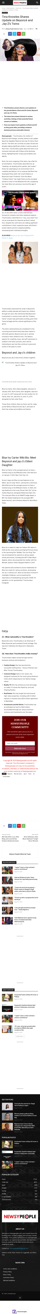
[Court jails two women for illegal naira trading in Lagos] (7, 1106)
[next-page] (6, 927)
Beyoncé (10, 773)
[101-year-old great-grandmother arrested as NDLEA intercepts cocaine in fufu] (7, 1029)
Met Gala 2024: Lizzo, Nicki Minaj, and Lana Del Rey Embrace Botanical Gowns (10, 839)
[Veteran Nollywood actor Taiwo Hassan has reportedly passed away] (7, 880)
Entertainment (10, 8)
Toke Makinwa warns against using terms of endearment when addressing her (25, 919)
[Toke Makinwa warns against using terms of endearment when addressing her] (7, 920)
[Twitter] (14, 34)
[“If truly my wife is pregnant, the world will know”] (7, 900)
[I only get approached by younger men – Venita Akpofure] (7, 910)
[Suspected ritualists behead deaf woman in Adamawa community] (7, 1008)
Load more (19, 1036)
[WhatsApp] (23, 34)
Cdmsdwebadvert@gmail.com (18, 1248)
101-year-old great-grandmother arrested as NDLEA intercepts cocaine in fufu (25, 1028)
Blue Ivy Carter (18, 773)
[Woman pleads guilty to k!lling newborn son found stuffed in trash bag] (7, 1116)
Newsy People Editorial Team (14, 29)
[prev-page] (3, 927)
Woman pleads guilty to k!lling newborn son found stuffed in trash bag (25, 1115)
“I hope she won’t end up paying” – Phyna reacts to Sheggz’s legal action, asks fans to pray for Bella (25, 889)
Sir (34, 773)
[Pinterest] (19, 34)
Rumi (30, 773)
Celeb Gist (18, 8)
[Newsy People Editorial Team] (3, 29)
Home (3, 8)
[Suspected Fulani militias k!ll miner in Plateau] (7, 997)
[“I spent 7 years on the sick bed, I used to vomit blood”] (7, 870)
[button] (3, 2)
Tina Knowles (6, 776)
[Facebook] (10, 34)
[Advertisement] (20, 84)
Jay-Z (25, 773)
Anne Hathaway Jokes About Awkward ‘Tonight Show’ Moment (30, 839)
